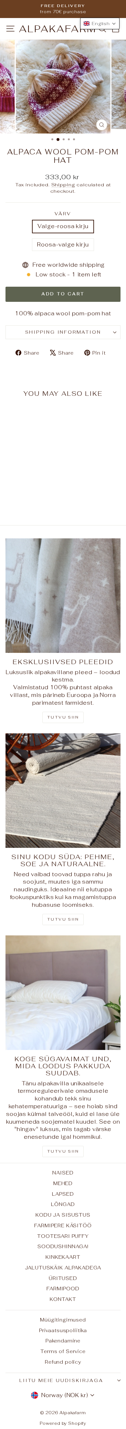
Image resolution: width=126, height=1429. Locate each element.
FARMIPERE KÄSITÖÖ (62, 1225)
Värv (63, 214)
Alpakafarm (58, 29)
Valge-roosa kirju (62, 226)
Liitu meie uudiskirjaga (61, 1380)
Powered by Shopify (63, 1423)
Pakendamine (63, 1341)
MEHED (63, 1183)
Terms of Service (63, 1351)
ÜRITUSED (63, 1278)
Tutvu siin (63, 717)
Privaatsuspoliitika (63, 1330)
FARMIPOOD (63, 1288)
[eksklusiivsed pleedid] (63, 595)
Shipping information (63, 332)
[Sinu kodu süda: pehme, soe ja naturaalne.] (63, 790)
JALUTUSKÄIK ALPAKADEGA (63, 1268)
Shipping (63, 184)
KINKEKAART (63, 1257)
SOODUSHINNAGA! (63, 1246)
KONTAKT (63, 1299)
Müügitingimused (63, 1320)
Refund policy (63, 1362)
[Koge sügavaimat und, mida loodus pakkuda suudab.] (63, 992)
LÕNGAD (63, 1204)
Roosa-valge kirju (63, 244)
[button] (99, 23)
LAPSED (63, 1194)
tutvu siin (63, 1151)
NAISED (62, 1173)
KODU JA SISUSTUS (63, 1215)
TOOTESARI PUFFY (63, 1236)
